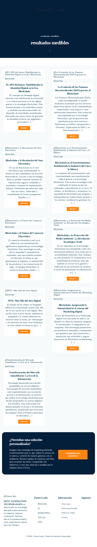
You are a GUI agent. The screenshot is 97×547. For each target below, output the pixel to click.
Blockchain (9, 79)
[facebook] (82, 503)
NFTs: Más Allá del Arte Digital (24, 300)
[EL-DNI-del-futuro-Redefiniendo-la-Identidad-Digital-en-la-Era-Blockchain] (24, 72)
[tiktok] (82, 506)
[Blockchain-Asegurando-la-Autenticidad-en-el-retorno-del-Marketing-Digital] (73, 290)
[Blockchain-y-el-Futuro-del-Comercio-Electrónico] (24, 220)
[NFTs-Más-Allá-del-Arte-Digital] (21, 290)
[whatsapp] (91, 506)
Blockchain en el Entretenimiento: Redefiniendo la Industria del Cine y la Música (73, 166)
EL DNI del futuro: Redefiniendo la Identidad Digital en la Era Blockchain (24, 88)
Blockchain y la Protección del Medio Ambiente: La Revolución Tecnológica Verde (73, 238)
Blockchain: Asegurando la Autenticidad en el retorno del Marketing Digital (72, 308)
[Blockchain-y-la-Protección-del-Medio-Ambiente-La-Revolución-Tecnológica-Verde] (73, 220)
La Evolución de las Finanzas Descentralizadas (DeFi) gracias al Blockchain (72, 90)
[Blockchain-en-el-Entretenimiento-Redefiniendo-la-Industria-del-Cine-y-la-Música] (73, 148)
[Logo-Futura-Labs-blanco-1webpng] (11, 3)
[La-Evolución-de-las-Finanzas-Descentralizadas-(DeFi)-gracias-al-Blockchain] (73, 72)
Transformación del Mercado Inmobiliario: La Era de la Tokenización (24, 375)
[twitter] (88, 503)
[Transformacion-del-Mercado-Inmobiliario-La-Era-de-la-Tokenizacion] (24, 360)
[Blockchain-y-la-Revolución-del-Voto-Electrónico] (24, 148)
